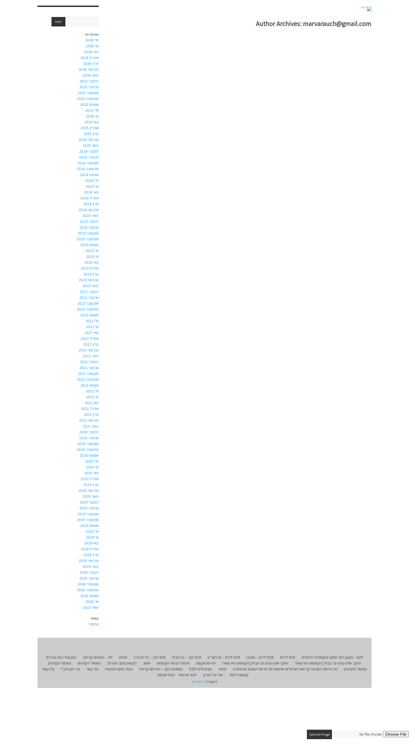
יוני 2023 (92, 256)
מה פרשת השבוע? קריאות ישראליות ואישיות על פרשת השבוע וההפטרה (285, 668)
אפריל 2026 (89, 57)
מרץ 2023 (91, 274)
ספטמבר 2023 (88, 238)
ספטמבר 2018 (88, 589)
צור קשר (92, 668)
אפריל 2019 (90, 548)
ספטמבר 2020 (88, 449)
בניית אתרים (199, 681)
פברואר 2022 (89, 350)
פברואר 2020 (88, 490)
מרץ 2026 (91, 63)
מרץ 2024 (91, 203)
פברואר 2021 (89, 420)
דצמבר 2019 (89, 502)
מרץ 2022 (91, 344)
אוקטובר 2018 (88, 584)
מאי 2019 (91, 543)
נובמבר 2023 (89, 227)
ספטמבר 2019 (88, 519)
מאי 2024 (91, 192)
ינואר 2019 (91, 566)
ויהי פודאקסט (206, 663)
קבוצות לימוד (238, 674)
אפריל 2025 (90, 127)
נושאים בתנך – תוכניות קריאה (161, 668)
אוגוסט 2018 (89, 595)
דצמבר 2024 (89, 151)
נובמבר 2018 (89, 578)
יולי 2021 (92, 391)
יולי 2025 (92, 110)
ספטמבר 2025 (88, 98)
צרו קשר (48, 668)
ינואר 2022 (91, 355)
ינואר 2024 (90, 215)
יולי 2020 (92, 461)
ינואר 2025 (91, 145)
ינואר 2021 (91, 426)
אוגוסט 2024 (89, 174)
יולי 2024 (92, 180)
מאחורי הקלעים (89, 663)
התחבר (93, 624)
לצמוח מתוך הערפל (122, 663)
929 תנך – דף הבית (186, 657)
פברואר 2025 (89, 139)
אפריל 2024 (89, 198)
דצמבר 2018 (89, 572)
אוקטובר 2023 (88, 233)
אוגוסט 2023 (89, 244)
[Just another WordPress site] (366, 9)
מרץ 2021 (91, 414)
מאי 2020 (91, 472)
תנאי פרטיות (187, 674)
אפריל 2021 (90, 408)
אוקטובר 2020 (88, 443)
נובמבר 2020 (89, 437)
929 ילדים (287, 657)
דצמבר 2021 (89, 361)
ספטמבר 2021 (88, 379)
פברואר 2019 (89, 560)
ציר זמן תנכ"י (70, 668)
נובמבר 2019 (89, 507)
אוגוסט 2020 (89, 455)
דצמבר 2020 (89, 431)
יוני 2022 (92, 326)
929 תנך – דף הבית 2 (150, 657)
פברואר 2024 (88, 209)
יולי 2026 (92, 40)
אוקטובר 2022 (88, 303)
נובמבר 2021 (89, 367)
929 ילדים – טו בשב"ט (224, 657)
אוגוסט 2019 (89, 525)
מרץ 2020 (91, 484)
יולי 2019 (92, 531)
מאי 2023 (91, 262)
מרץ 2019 (91, 554)
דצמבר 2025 (89, 81)
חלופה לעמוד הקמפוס (173, 663)
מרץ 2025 (91, 133)
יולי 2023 (92, 250)
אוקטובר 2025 (88, 92)
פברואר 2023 (89, 279)
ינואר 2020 (90, 496)
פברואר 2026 (88, 69)
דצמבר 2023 (89, 221)
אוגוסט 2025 (89, 104)
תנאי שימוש (166, 674)
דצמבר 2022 (89, 291)
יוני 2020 (92, 467)
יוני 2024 (92, 186)
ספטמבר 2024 (88, 168)
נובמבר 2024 (89, 157)
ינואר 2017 (91, 607)
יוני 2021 (92, 396)
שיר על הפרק (213, 674)
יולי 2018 (92, 601)
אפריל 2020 (89, 478)
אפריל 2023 (90, 268)
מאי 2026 (91, 51)
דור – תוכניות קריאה (97, 657)
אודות (123, 657)
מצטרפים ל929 (200, 668)
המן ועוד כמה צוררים (61, 657)
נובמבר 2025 (89, 86)
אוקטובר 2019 (88, 513)
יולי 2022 (92, 320)
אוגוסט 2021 (89, 385)
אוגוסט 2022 (89, 314)
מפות (222, 668)
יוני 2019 (92, 537)
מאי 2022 (91, 332)
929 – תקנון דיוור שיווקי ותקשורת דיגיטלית (332, 657)
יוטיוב (147, 663)
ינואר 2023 (91, 285)
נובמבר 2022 (89, 297)
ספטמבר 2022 (88, 309)
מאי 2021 (92, 402)
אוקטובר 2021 (88, 373)
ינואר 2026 (90, 75)
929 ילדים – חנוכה (260, 657)
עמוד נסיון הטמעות (119, 668)
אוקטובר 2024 (88, 162)
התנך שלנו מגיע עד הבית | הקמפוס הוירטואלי (328, 663)
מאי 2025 (91, 121)
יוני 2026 (92, 45)
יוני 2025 (92, 116)
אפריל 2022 (90, 338)
